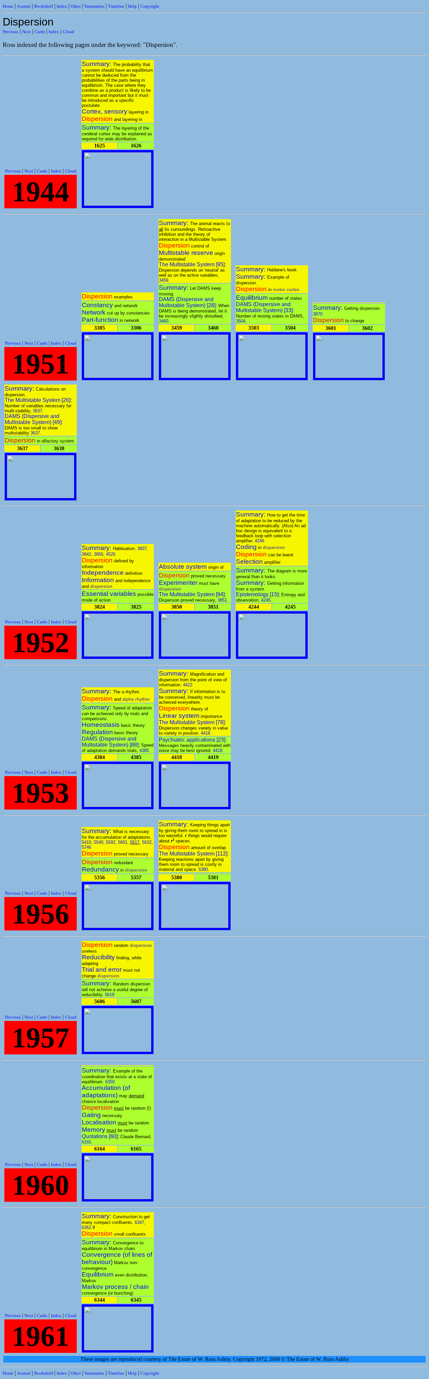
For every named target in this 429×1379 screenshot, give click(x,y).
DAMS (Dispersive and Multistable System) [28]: (188, 302)
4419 (217, 750)
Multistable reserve (186, 252)
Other (76, 6)
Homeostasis (101, 724)
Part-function (100, 319)
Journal (23, 6)
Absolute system (183, 566)
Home (8, 6)
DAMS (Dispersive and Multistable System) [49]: (34, 419)
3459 (163, 280)
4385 (144, 750)
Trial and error (102, 969)
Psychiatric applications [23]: (193, 740)
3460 (163, 321)
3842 (86, 554)
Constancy (97, 304)
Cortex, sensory (104, 111)
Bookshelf (43, 6)
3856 (98, 554)
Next (26, 31)
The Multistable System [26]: (38, 400)
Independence (103, 572)
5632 (146, 842)
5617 (134, 842)
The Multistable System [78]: (192, 722)
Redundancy (100, 869)
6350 (110, 1081)
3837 (142, 548)
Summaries (94, 6)
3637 (37, 410)
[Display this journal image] (118, 204)
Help (132, 6)
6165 (86, 1142)
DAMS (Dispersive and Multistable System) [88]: (111, 742)
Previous (10, 31)
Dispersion (97, 118)
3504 (240, 321)
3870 (317, 314)
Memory (93, 1129)
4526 (110, 554)
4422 (187, 684)
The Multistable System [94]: (192, 594)
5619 (109, 994)
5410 (86, 842)
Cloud (68, 31)
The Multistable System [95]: (192, 264)
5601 (122, 842)
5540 (98, 842)
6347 (139, 1222)
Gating (91, 1114)
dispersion (101, 586)
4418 (205, 733)
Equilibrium (252, 297)
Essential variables (109, 593)
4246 (259, 540)
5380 (203, 869)
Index (62, 6)
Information (98, 579)
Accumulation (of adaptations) (106, 1091)
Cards (40, 31)
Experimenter (178, 582)
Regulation (97, 732)
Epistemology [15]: (258, 594)
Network (94, 312)
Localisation (99, 1122)
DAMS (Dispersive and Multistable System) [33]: (265, 307)
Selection (249, 561)
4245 (265, 600)
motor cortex (286, 289)
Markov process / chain (115, 1286)
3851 (222, 600)
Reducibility (98, 957)
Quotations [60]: (101, 1136)
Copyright (149, 6)
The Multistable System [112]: (194, 853)
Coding (246, 546)
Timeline (116, 6)
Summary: (97, 63)
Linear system (179, 715)
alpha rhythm (136, 699)
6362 (86, 1227)
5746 (86, 847)
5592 (110, 842)
